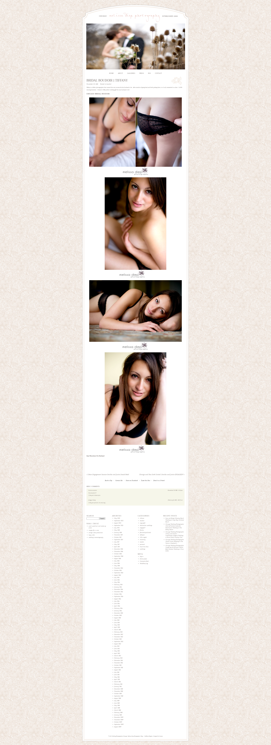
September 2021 (118, 525)
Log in (141, 556)
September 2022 (118, 520)
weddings (142, 549)
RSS (149, 73)
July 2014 (116, 601)
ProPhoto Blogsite (149, 736)
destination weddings (146, 525)
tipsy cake (92, 535)
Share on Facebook (132, 480)
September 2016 (118, 556)
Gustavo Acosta (92, 490)
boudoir (108, 84)
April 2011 (117, 679)
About (120, 73)
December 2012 (118, 634)
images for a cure (94, 530)
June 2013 (117, 622)
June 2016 (117, 563)
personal (142, 544)
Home (111, 73)
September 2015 (118, 572)
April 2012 (117, 653)
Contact (158, 73)
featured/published (145, 532)
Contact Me (118, 480)
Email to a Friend (159, 480)
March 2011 (117, 681)
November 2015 (118, 568)
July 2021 (116, 528)
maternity (143, 539)
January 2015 (118, 587)
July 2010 (116, 700)
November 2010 (118, 691)
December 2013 (118, 613)
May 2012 (117, 651)
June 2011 (116, 674)
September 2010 (118, 696)
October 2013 (118, 615)
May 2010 (117, 705)
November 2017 (118, 535)
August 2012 (117, 644)
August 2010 (117, 698)
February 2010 (118, 712)
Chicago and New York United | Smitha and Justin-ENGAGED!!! (162, 475)
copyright (142, 523)
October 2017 (118, 537)
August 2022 (117, 523)
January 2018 (118, 532)
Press (141, 73)
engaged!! (142, 528)
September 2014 (118, 596)
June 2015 (117, 580)
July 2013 (116, 620)
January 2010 (118, 715)
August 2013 (117, 618)
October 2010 (118, 693)
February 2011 (118, 684)
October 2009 (118, 722)
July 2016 (116, 561)
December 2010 (118, 689)
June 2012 (117, 648)
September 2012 (118, 641)
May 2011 (117, 677)
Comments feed (144, 561)
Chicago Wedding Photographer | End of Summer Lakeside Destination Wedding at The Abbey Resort (174, 526)
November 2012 (118, 636)
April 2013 (117, 627)
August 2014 (117, 599)
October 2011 (117, 665)
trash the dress (144, 546)
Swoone (161, 736)
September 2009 (118, 724)
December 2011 (118, 660)
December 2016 (118, 549)
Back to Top (108, 480)
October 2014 (118, 594)
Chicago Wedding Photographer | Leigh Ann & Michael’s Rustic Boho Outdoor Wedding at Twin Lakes (174, 548)
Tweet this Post (145, 480)
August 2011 (117, 670)
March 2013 (117, 629)
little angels (143, 537)
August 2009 (117, 727)
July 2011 (116, 672)
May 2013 (117, 625)
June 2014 (117, 603)
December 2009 (118, 717)
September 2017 (118, 539)
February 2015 (118, 584)
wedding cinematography (96, 537)
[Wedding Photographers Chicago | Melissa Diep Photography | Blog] (135, 22)
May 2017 (117, 544)
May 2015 (117, 582)
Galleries (131, 73)
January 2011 (118, 686)
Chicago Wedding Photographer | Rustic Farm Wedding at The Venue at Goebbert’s (174, 541)
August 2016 (117, 558)
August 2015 (117, 575)
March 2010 (117, 710)
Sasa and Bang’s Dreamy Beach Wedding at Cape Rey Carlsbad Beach (174, 520)
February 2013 (118, 632)
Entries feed (143, 559)
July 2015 (116, 577)
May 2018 (117, 530)
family (142, 530)
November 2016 (118, 551)
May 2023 (117, 518)
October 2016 (118, 554)
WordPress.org (144, 563)
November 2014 (118, 591)
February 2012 (118, 658)
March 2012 (117, 655)
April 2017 (117, 546)
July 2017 (116, 542)
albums (142, 518)
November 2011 (118, 663)
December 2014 (118, 589)
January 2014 (118, 610)
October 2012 (118, 639)
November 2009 (118, 719)
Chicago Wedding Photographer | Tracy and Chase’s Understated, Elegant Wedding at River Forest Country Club (174, 534)
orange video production (96, 532)
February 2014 (118, 608)
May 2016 (117, 565)
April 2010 (117, 708)
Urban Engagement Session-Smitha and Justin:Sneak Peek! (107, 475)
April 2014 (117, 606)
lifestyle (142, 535)
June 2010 (117, 703)
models (142, 542)
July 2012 (116, 646)
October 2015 (118, 570)
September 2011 (118, 667)
